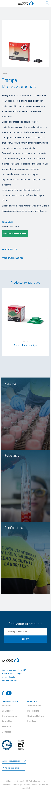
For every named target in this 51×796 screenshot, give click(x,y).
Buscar (25, 639)
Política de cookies (30, 785)
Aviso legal (17, 785)
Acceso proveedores (11, 761)
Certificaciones (9, 716)
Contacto (6, 731)
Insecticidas (33, 710)
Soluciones (7, 710)
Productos (7, 726)
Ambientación (34, 705)
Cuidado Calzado (35, 716)
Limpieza (31, 721)
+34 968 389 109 (9, 680)
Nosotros (6, 705)
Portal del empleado (10, 768)
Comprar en (8, 233)
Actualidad (7, 721)
